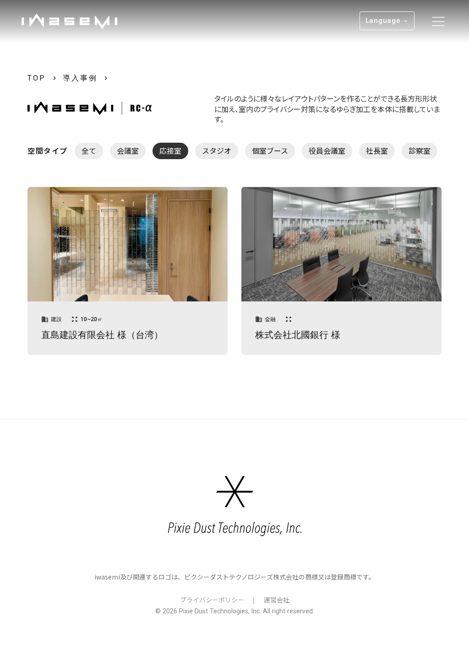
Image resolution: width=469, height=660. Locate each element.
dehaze (438, 21)
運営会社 (276, 600)
